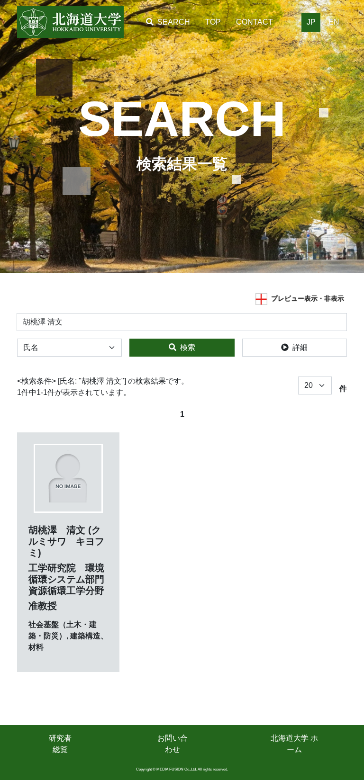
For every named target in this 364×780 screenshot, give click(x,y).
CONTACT (254, 22)
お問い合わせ (172, 743)
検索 (187, 347)
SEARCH (173, 22)
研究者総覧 (60, 743)
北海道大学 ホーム (294, 743)
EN (333, 22)
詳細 (300, 347)
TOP (213, 22)
